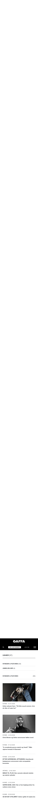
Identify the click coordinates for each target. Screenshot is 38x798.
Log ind (26, 647)
